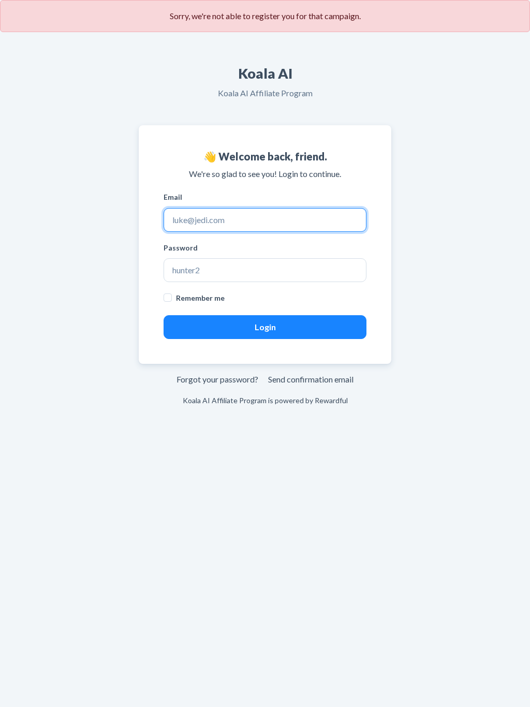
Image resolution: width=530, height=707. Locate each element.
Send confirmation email (311, 379)
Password (181, 247)
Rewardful (331, 400)
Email (173, 197)
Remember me (200, 297)
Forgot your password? (217, 379)
